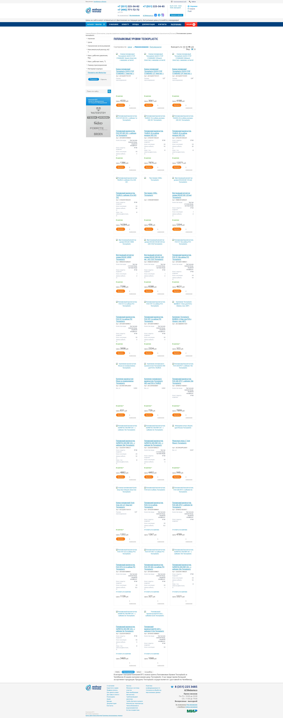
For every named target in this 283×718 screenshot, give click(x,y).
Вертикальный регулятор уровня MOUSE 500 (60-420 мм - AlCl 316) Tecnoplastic (154, 257)
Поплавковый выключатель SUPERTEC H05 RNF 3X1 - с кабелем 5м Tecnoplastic (153, 443)
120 (192, 47)
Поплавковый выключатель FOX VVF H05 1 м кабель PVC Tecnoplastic (154, 567)
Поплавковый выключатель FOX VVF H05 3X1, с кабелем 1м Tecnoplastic (126, 133)
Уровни (173, 33)
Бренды (135, 24)
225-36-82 (128, 6)
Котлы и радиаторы (132, 710)
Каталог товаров (94, 24)
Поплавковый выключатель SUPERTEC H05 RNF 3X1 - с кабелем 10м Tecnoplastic (125, 443)
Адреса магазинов (191, 707)
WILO (139, 672)
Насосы (128, 685)
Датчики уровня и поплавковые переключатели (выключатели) (149, 33)
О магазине (113, 24)
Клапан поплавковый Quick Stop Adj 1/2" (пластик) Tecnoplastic (125, 505)
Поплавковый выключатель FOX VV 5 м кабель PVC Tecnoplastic (125, 319)
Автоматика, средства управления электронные (113, 33)
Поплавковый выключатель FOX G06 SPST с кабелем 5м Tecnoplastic (182, 505)
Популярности (155, 47)
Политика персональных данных (112, 715)
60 (187, 47)
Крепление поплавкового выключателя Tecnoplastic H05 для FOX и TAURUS (153, 381)
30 (184, 47)
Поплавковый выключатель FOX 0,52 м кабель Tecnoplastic (153, 505)
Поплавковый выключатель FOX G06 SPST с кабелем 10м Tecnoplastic (182, 381)
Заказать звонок (176, 15)
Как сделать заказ (113, 692)
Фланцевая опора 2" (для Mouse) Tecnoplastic (181, 442)
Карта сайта (89, 715)
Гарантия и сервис (113, 688)
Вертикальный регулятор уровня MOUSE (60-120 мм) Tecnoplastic (182, 195)
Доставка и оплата (113, 694)
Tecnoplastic (128, 672)
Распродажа (176, 24)
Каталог (94, 33)
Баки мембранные (132, 692)
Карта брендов (97, 715)
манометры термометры (134, 703)
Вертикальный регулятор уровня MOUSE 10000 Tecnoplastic (125, 257)
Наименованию (141, 47)
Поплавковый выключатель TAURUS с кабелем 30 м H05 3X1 (126, 195)
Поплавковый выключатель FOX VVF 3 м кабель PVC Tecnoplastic (153, 319)
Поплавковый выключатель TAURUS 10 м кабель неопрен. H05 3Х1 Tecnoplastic (153, 133)
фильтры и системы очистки (132, 689)
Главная (88, 33)
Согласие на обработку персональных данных (153, 691)
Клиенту (125, 24)
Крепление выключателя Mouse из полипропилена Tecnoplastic (124, 381)
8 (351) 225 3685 (185, 686)
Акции (189, 24)
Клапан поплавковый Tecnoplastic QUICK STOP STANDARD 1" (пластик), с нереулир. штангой (125, 71)
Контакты (162, 24)
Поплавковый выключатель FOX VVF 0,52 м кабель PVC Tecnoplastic (125, 567)
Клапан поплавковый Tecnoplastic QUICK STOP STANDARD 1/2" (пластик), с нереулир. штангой (154, 71)
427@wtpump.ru (148, 15)
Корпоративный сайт (180, 1)
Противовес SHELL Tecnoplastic (150, 194)
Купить (120, 105)
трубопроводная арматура (132, 698)
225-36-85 (154, 6)
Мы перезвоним (192, 704)
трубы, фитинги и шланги (134, 701)
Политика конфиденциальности (153, 687)
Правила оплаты (112, 690)
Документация (148, 24)
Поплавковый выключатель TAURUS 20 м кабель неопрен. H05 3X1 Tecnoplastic (181, 133)
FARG (117, 672)
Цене (130, 47)
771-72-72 (128, 9)
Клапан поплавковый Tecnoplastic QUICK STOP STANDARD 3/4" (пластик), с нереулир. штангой (182, 71)
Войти (194, 1)
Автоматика (130, 694)
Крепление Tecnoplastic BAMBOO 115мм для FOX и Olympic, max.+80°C (181, 319)
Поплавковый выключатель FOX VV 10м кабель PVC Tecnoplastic (181, 257)
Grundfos (148, 672)
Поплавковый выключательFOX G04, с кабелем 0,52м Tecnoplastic (154, 629)
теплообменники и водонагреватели (132, 707)
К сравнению (132, 106)
